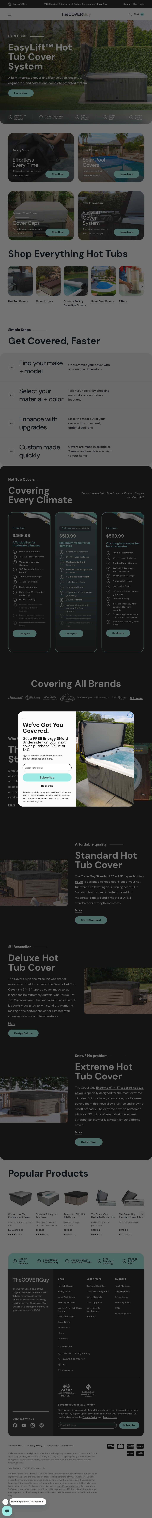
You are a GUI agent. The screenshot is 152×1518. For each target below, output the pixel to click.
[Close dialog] (130, 715)
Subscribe (47, 777)
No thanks (47, 785)
